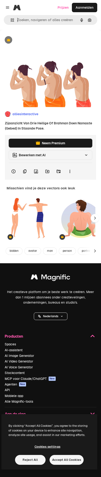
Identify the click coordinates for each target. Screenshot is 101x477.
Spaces (10, 344)
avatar (32, 251)
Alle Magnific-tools (19, 401)
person (67, 251)
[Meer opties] (69, 171)
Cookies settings (47, 447)
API (7, 390)
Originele (30, 40)
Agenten (15, 384)
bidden (14, 251)
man (50, 251)
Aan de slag (15, 413)
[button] (50, 316)
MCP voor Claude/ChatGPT (30, 379)
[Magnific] (50, 278)
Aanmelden (84, 7)
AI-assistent (14, 350)
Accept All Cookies (66, 460)
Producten (14, 336)
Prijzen (63, 7)
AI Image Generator (19, 356)
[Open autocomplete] (10, 20)
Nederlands (50, 316)
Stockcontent (15, 373)
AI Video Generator (19, 361)
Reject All (30, 460)
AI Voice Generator (19, 367)
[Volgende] (95, 218)
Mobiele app (14, 396)
